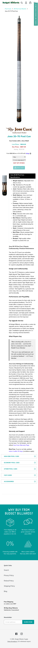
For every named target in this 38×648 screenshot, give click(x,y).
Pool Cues (8, 9)
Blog (5, 591)
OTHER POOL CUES (10, 469)
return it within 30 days (16, 451)
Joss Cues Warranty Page (21, 445)
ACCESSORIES (9, 481)
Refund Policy (9, 581)
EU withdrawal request (24, 641)
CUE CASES (8, 475)
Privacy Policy (9, 575)
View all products (12, 641)
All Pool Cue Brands (20, 9)
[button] (36, 14)
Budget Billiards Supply (21, 639)
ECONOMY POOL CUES (11, 462)
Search (6, 570)
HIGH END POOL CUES (11, 456)
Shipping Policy (9, 586)
